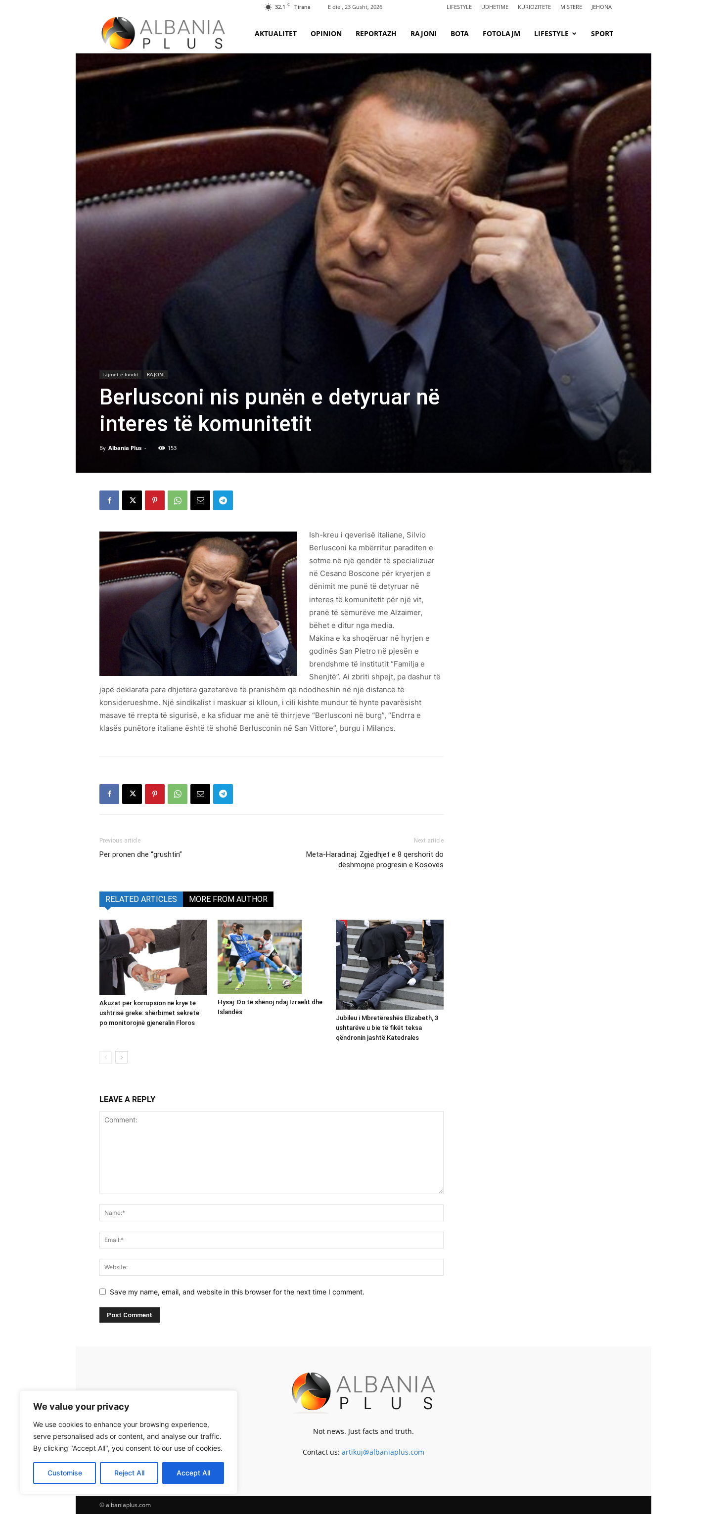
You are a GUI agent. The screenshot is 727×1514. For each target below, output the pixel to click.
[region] (128, 1442)
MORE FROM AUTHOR (228, 899)
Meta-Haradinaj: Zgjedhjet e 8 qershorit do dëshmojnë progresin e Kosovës (375, 859)
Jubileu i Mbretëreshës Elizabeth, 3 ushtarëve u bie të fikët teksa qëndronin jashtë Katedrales (387, 1027)
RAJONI (423, 33)
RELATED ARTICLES (141, 899)
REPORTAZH (376, 33)
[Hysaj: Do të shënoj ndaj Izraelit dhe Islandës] (271, 957)
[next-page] (121, 1057)
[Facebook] (109, 500)
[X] (132, 500)
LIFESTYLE (459, 6)
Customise (64, 1473)
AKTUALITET (276, 33)
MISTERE (571, 6)
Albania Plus (124, 447)
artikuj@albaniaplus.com (383, 1452)
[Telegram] (223, 500)
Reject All (129, 1473)
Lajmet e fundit (120, 374)
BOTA (460, 33)
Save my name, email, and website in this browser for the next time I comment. (237, 1292)
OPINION (326, 33)
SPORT (602, 33)
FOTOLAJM (501, 33)
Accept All (193, 1473)
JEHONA (601, 6)
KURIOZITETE (534, 6)
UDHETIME (494, 6)
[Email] (200, 500)
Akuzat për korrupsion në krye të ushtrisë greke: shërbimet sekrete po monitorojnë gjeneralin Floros (149, 1012)
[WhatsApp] (177, 500)
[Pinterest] (155, 500)
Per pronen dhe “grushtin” (140, 854)
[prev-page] (105, 1057)
